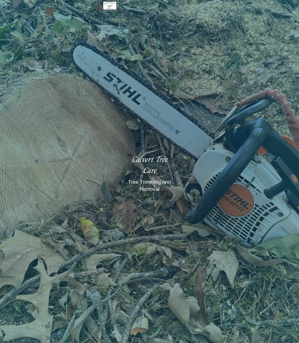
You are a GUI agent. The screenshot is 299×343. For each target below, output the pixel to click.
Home (180, 5)
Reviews (192, 5)
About (186, 5)
